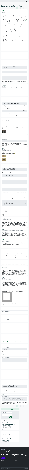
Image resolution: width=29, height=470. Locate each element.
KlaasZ (3, 394)
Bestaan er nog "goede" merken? (7, 422)
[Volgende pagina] (22, 8)
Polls (15, 463)
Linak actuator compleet (6, 440)
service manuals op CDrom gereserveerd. (8, 433)
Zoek (10, 417)
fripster (3, 315)
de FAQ (12, 409)
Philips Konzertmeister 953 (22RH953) (8, 426)
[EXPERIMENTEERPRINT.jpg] (4, 131)
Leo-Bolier (3, 118)
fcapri (3, 277)
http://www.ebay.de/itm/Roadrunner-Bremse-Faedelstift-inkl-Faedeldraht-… (12, 341)
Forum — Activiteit (4, 420)
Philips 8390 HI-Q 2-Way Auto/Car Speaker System (9, 438)
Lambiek (3, 61)
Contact (2, 465)
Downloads (2, 463)
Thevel (3, 323)
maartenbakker (4, 85)
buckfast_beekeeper (5, 218)
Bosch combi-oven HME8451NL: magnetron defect (9, 424)
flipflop (3, 229)
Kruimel (3, 10)
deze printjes (12, 16)
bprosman (3, 97)
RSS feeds (16, 464)
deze (26, 20)
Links (2, 464)
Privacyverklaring (26, 468)
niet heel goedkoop (23, 19)
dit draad (10, 264)
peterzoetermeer (4, 267)
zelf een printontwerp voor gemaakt (21, 27)
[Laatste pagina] (24, 8)
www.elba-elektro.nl (4, 87)
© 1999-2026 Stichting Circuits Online (5, 468)
